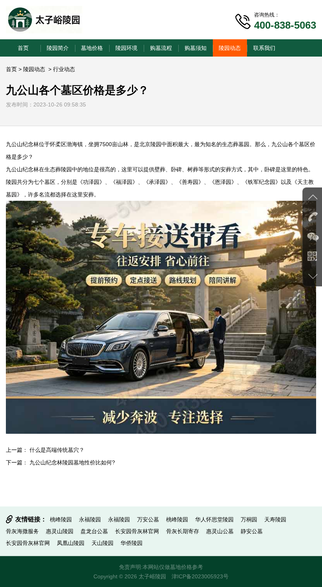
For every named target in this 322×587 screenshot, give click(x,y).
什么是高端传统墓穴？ (56, 450)
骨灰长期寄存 (182, 531)
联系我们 (264, 48)
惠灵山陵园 (59, 531)
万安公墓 (148, 519)
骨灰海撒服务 (22, 531)
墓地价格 (92, 48)
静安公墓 (252, 531)
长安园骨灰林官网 (137, 531)
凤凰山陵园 (70, 543)
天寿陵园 (275, 519)
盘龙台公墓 (94, 531)
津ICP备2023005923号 (200, 576)
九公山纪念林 (22, 144)
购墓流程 (161, 48)
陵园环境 (126, 48)
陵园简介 (58, 48)
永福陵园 (90, 519)
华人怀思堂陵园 (214, 519)
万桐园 (249, 519)
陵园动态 (230, 48)
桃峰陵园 (61, 519)
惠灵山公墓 (220, 531)
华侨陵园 (132, 543)
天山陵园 (102, 543)
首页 (23, 48)
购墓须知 (196, 48)
